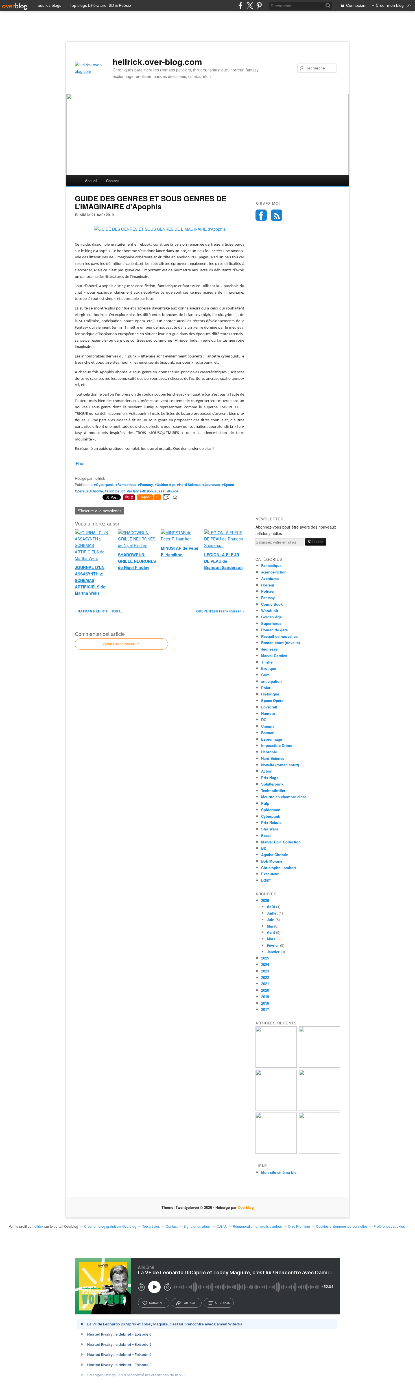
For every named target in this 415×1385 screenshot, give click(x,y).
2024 (265, 964)
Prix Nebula (271, 822)
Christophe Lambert (278, 867)
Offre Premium (299, 1226)
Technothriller (273, 790)
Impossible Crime (276, 745)
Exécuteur (270, 873)
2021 (265, 983)
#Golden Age (165, 484)
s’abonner (157, 1303)
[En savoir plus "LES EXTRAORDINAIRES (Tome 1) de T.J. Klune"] (319, 1109)
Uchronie (269, 751)
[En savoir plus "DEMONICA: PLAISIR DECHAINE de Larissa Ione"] (276, 1152)
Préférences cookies (389, 1226)
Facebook (261, 215)
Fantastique (271, 565)
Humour (268, 713)
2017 (265, 1009)
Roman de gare (274, 629)
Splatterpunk (272, 784)
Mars (271, 938)
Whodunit (269, 610)
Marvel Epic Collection (281, 842)
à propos (222, 1303)
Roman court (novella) (280, 642)
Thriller (267, 662)
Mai (270, 926)
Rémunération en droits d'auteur (257, 1226)
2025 (265, 958)
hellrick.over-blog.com (157, 61)
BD (263, 848)
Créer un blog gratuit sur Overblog (110, 1226)
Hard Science (272, 758)
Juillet (272, 913)
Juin (270, 919)
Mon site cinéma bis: (279, 1172)
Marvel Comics (274, 655)
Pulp (265, 803)
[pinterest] (259, 5)
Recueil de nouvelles (279, 636)
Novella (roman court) (280, 764)
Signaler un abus (197, 1226)
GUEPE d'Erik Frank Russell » (220, 611)
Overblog (246, 1207)
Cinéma (267, 726)
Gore (265, 674)
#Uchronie (94, 491)
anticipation (271, 681)
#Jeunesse (211, 484)
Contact (112, 180)
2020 (265, 990)
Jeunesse (269, 649)
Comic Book (272, 604)
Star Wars (269, 829)
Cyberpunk (270, 816)
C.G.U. (222, 1226)
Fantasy (268, 597)
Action (266, 771)
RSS (276, 215)
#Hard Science (189, 484)
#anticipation (115, 491)
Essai (266, 835)
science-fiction (274, 572)
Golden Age (271, 617)
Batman (267, 732)
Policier (268, 591)
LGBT (266, 880)
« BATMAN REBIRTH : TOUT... (99, 611)
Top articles (151, 1226)
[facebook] (240, 5)
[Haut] (80, 463)
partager (190, 1303)
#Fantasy (145, 484)
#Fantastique (125, 484)
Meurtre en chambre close (284, 796)
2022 (265, 977)
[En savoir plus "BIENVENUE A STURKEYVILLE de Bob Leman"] (276, 1066)
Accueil (91, 180)
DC (263, 719)
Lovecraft (269, 707)
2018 (265, 1003)
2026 (265, 900)
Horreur (267, 585)
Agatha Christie (274, 854)
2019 (265, 996)
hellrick (37, 1226)
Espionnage (271, 739)
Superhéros (271, 623)
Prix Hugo (270, 777)
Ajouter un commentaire (121, 644)
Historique (270, 694)
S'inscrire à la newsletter (99, 511)
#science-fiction (140, 491)
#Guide (172, 491)
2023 (265, 971)
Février (273, 945)
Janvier (273, 951)
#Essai (159, 491)
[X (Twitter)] (249, 5)
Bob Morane (271, 861)
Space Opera (272, 700)
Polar (265, 687)
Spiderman (270, 809)
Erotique (268, 668)
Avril (271, 932)
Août (271, 906)
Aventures (270, 578)
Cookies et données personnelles (342, 1226)
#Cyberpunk (104, 484)
